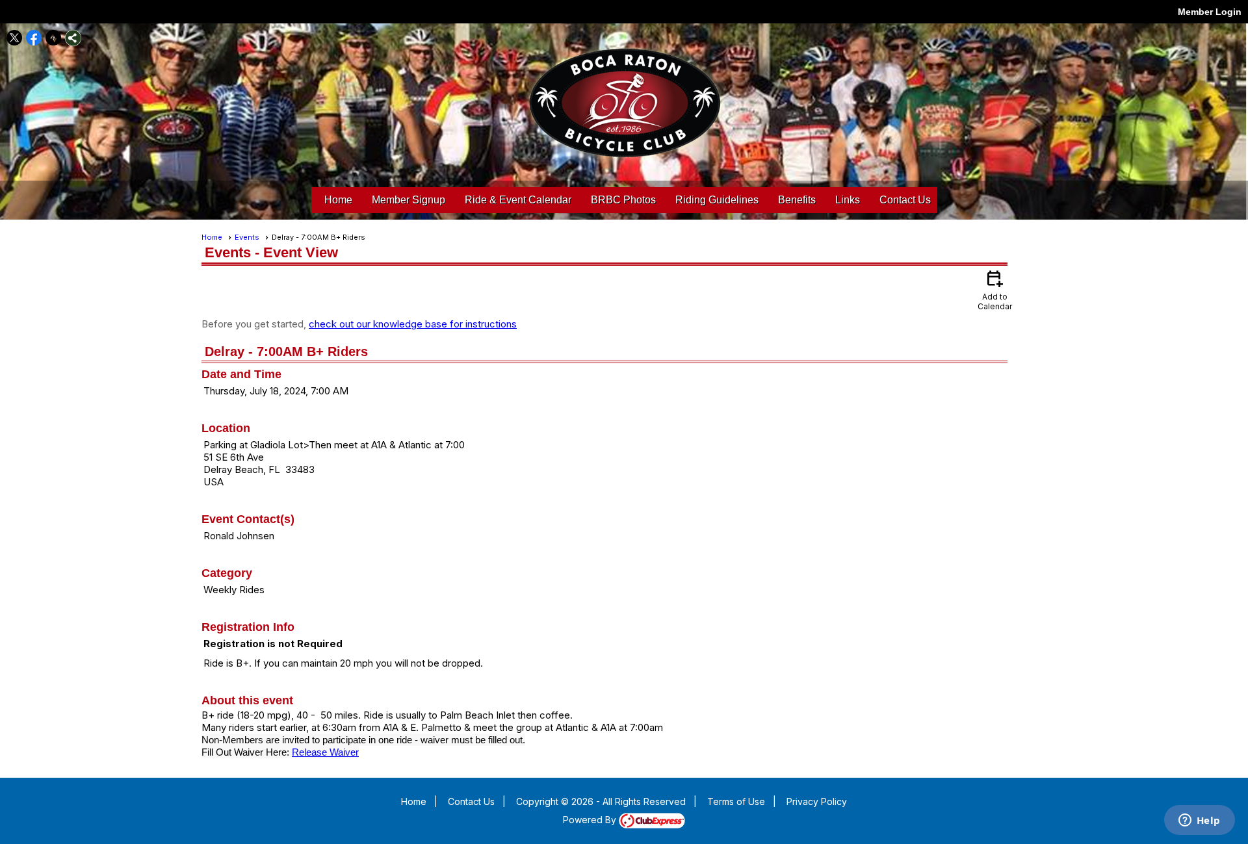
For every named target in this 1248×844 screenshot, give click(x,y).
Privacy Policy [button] (816, 801)
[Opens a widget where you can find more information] (1199, 821)
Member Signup (408, 199)
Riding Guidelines (717, 199)
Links (847, 199)
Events (247, 237)
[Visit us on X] (14, 38)
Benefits (797, 199)
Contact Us (905, 199)
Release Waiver (325, 752)
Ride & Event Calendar (518, 199)
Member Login (1210, 11)
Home (338, 199)
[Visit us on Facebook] (34, 38)
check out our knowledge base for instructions (413, 324)
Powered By (591, 819)
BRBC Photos (623, 199)
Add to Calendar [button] (995, 289)
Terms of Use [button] (736, 801)
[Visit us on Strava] (54, 38)
